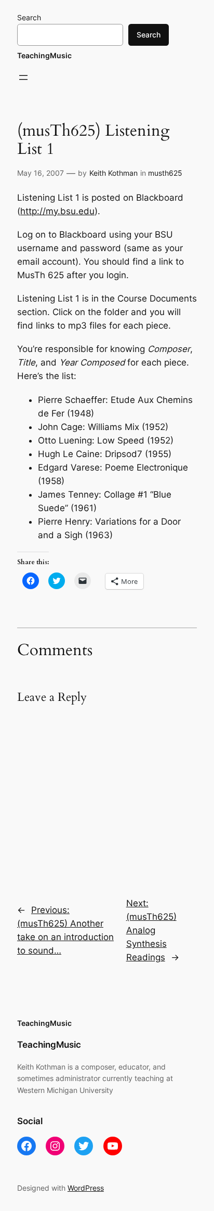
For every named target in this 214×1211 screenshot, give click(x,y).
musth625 (165, 172)
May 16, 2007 (40, 172)
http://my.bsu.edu (57, 211)
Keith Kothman (113, 172)
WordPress (86, 1187)
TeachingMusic (44, 55)
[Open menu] (23, 77)
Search (29, 17)
